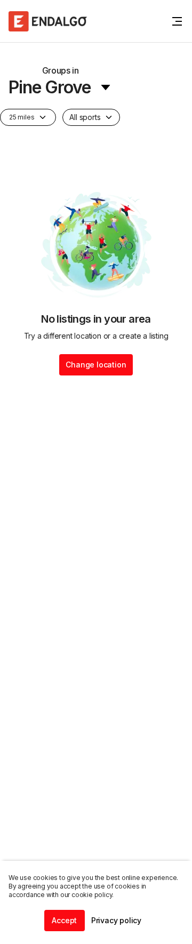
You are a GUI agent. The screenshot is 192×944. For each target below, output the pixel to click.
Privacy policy (116, 920)
